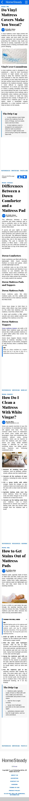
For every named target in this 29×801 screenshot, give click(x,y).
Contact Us (14, 781)
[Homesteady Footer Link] (14, 760)
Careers (14, 784)
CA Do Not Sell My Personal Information (14, 794)
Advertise (14, 778)
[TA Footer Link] (14, 766)
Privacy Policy (14, 790)
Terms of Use (14, 787)
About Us (14, 775)
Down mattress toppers (9, 328)
